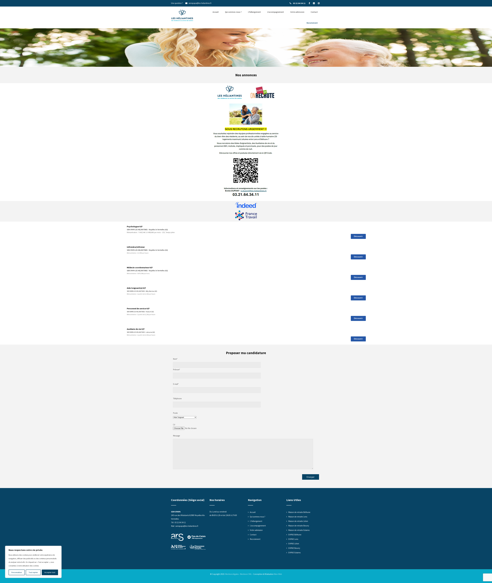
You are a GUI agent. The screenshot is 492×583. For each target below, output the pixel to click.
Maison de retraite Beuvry (298, 525)
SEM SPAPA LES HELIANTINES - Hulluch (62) (140, 312)
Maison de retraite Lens (297, 516)
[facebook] (309, 3)
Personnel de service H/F (138, 308)
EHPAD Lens (293, 539)
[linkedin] (314, 3)
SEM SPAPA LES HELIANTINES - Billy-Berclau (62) (142, 291)
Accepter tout (49, 572)
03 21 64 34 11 (299, 3)
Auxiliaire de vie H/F (136, 329)
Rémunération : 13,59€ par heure (137, 253)
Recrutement (312, 23)
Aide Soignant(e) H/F (136, 288)
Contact (314, 12)
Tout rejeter (33, 572)
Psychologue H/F (134, 226)
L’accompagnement (275, 12)
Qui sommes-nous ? (233, 12)
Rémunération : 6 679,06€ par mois (138, 273)
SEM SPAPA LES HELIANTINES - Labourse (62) (141, 332)
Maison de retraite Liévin (298, 521)
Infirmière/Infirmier (136, 247)
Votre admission (297, 12)
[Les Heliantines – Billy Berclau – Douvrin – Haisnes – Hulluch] (182, 15)
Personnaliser (16, 572)
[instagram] (318, 3)
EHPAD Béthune (294, 534)
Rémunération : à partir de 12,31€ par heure (141, 294)
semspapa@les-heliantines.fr (200, 3)
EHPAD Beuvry (294, 548)
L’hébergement (254, 12)
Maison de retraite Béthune (299, 512)
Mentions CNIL (246, 574)
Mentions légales (232, 574)
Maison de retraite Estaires (299, 530)
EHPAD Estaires (294, 552)
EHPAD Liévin (293, 543)
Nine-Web (278, 574)
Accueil (216, 12)
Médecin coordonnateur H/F (140, 267)
